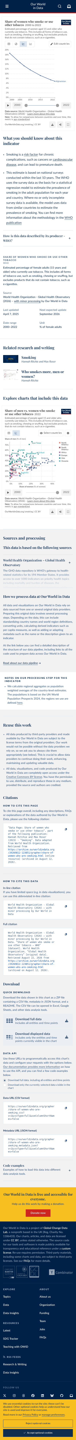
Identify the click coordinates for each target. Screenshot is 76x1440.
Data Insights (11, 1313)
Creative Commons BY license (24, 777)
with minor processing (27, 301)
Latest (6, 1330)
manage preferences (53, 1415)
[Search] (60, 6)
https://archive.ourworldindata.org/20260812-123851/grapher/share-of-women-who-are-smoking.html (31, 852)
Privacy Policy (30, 1415)
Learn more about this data (41, 114)
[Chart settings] (68, 433)
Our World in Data (38, 6)
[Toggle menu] (7, 6)
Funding (44, 1313)
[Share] (60, 124)
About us (45, 1296)
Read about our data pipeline (20, 663)
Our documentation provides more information (31, 1067)
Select (53, 433)
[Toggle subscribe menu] (69, 6)
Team (43, 1321)
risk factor (31, 154)
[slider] (26, 105)
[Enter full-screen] (68, 124)
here (19, 703)
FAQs (27, 1261)
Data (6, 1305)
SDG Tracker (10, 1338)
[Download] (52, 124)
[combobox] (60, 6)
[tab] (8, 44)
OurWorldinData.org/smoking (19, 124)
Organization (47, 1305)
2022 (66, 105)
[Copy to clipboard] (62, 829)
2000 (17, 105)
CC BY (38, 124)
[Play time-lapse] (8, 105)
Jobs (42, 1329)
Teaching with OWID (15, 1347)
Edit (62, 44)
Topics (7, 1296)
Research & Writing (15, 1364)
